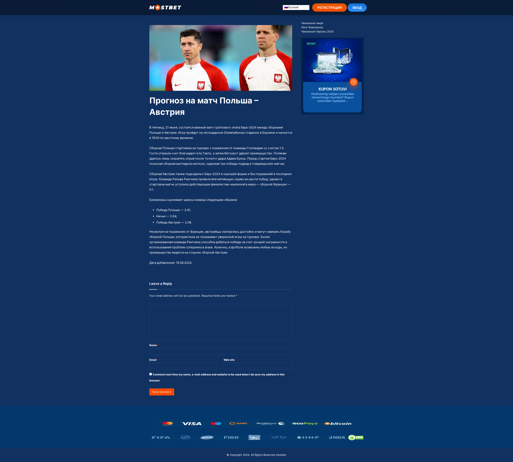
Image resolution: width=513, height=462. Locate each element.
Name (154, 345)
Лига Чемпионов (312, 27)
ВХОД (357, 7)
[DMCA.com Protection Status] (356, 438)
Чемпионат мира (312, 23)
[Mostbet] (165, 7)
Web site (229, 359)
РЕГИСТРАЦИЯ (329, 7)
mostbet (281, 454)
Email (154, 359)
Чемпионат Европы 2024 (317, 31)
